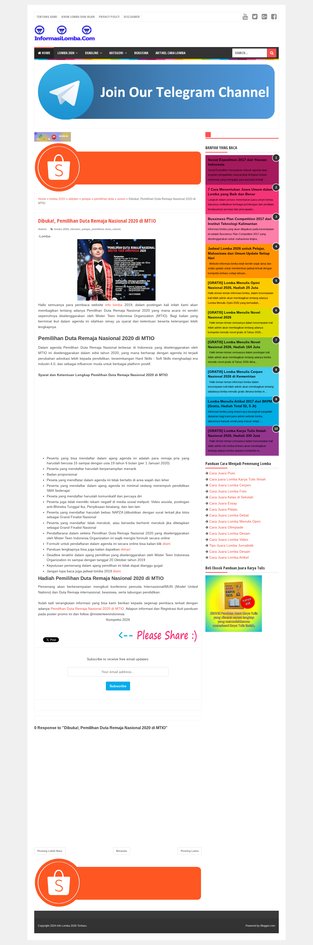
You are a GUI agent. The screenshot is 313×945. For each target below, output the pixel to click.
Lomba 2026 (65, 52)
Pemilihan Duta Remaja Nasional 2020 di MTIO (87, 609)
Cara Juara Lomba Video (228, 539)
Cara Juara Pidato (223, 509)
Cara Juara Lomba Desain (229, 533)
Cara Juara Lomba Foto (227, 491)
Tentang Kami (46, 16)
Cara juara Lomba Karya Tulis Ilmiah (237, 479)
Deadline (91, 52)
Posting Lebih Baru (49, 850)
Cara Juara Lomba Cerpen (230, 485)
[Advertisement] (118, 416)
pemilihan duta (101, 229)
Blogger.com (267, 925)
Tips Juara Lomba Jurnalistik (231, 545)
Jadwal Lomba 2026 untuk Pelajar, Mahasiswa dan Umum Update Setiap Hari (239, 253)
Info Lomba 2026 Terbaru (72, 925)
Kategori (116, 52)
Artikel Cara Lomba (170, 52)
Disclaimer (132, 16)
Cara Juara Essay (223, 503)
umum (116, 229)
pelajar (86, 229)
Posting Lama (190, 850)
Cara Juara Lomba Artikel (229, 557)
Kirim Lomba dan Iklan (78, 16)
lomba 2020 (61, 229)
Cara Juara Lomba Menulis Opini (234, 521)
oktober (75, 229)
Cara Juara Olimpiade (226, 527)
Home (45, 52)
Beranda (121, 850)
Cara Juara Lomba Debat (229, 515)
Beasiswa (141, 52)
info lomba (113, 305)
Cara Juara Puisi (222, 473)
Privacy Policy (109, 16)
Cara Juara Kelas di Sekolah (231, 497)
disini (166, 544)
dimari (125, 549)
